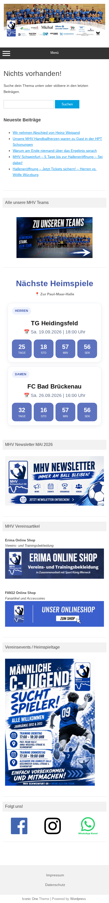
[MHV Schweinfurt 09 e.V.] (54, 37)
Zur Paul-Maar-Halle (57, 294)
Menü (54, 53)
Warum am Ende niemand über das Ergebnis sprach (55, 151)
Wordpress (78, 899)
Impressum (55, 875)
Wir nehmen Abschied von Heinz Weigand (46, 133)
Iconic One (30, 899)
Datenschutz (55, 885)
